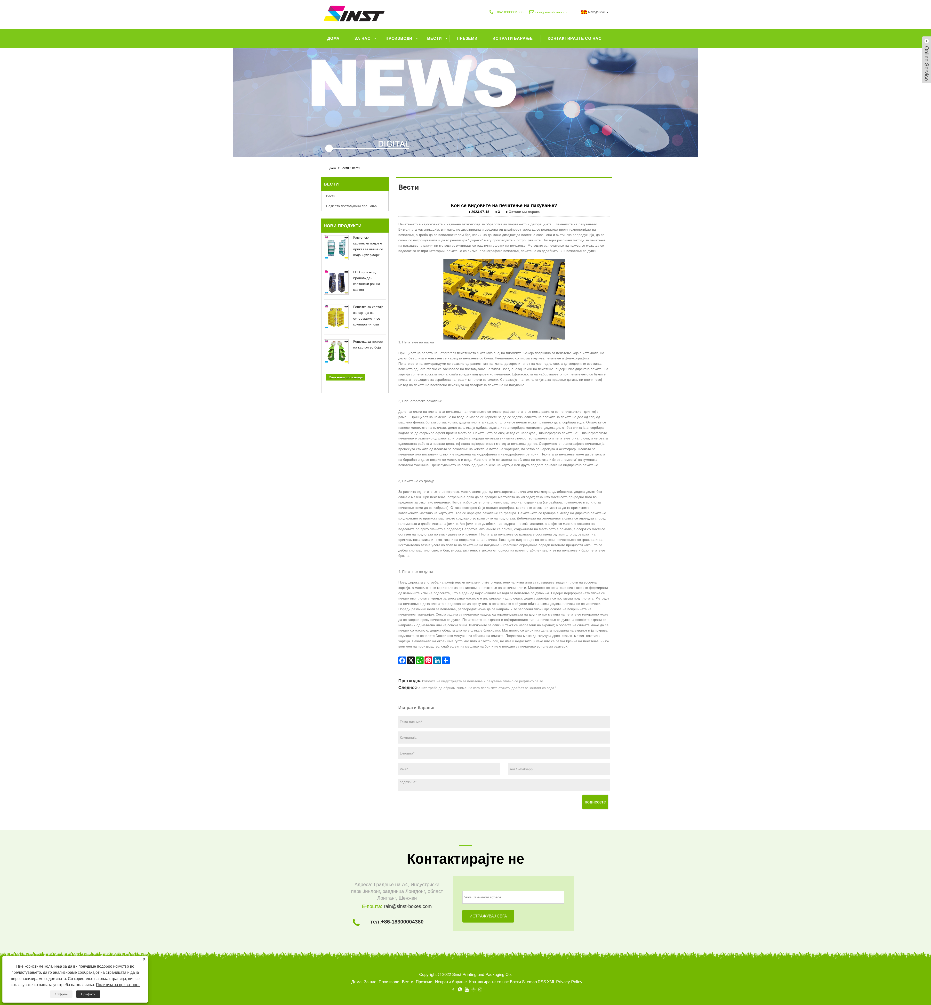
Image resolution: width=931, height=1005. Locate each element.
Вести (434, 38)
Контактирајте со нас (575, 38)
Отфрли (61, 994)
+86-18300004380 (509, 12)
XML (551, 982)
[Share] (446, 660)
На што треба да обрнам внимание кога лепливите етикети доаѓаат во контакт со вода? (486, 688)
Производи (398, 38)
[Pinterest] (428, 660)
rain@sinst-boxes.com (552, 12)
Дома (333, 38)
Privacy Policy (569, 982)
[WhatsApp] (420, 660)
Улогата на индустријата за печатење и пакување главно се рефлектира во (483, 681)
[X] (411, 660)
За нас (362, 38)
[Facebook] (402, 660)
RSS (542, 982)
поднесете (595, 802)
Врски (515, 982)
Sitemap (529, 982)
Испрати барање (512, 38)
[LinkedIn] (437, 660)
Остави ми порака (524, 212)
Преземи (467, 38)
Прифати (88, 994)
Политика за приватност (118, 985)
